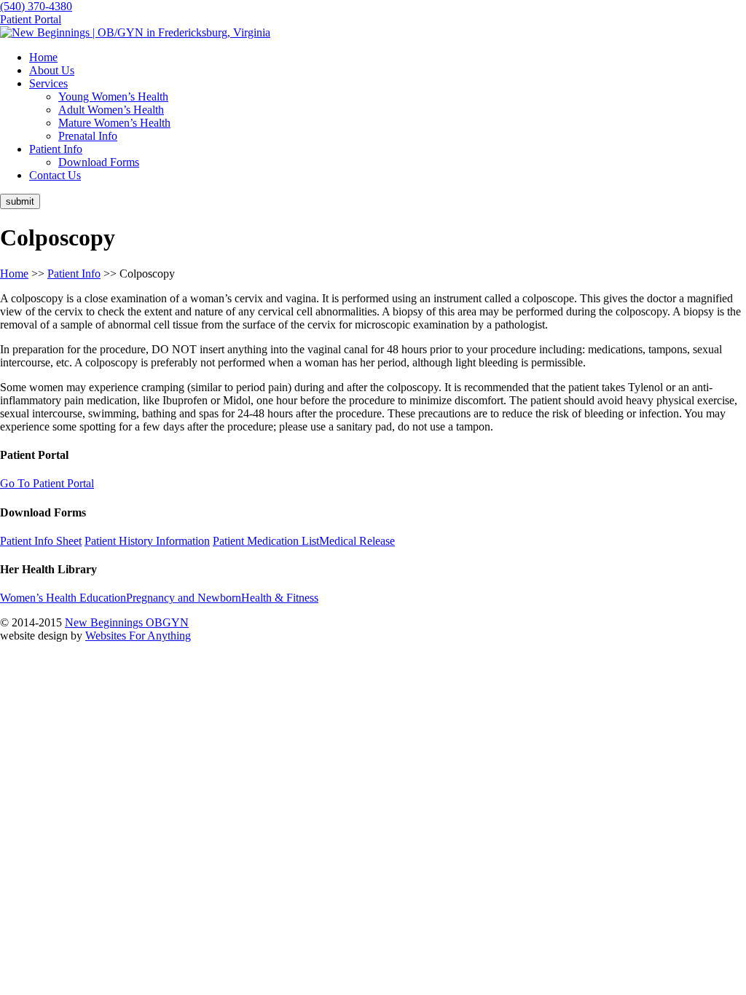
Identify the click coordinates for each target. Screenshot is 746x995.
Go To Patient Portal (47, 483)
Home (14, 273)
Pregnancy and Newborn (183, 597)
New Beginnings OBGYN (127, 622)
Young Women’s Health (113, 96)
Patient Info (74, 273)
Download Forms (98, 162)
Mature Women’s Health (114, 123)
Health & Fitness (279, 597)
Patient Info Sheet (41, 541)
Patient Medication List (266, 541)
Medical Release (357, 541)
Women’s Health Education (63, 597)
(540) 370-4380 (36, 6)
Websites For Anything (138, 635)
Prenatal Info (87, 136)
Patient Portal (30, 19)
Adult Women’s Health (111, 109)
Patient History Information (147, 541)
